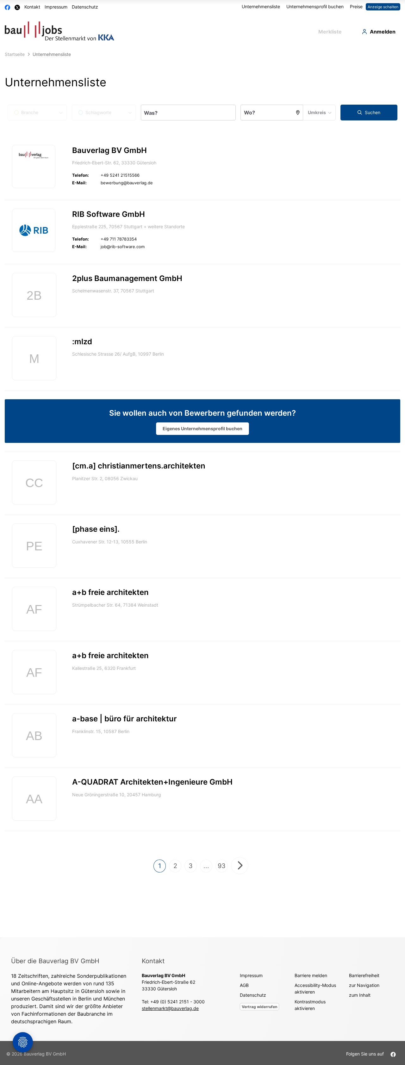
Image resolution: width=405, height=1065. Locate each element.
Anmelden (383, 31)
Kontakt (32, 6)
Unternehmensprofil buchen (315, 6)
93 (222, 866)
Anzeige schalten (383, 6)
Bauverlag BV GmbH (109, 150)
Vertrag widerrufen (259, 1006)
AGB (244, 985)
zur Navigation (364, 985)
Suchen (372, 112)
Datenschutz (85, 6)
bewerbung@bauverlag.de (127, 182)
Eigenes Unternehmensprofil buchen (202, 428)
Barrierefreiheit (364, 975)
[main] (202, 492)
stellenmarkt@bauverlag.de (170, 1008)
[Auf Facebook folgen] (393, 1053)
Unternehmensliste (261, 6)
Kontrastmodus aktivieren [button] (310, 1005)
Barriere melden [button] (311, 975)
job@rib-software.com (123, 246)
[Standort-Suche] (298, 112)
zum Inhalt (360, 995)
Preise (356, 6)
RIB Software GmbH (108, 214)
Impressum (56, 6)
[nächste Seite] (239, 865)
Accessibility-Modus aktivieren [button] (315, 988)
